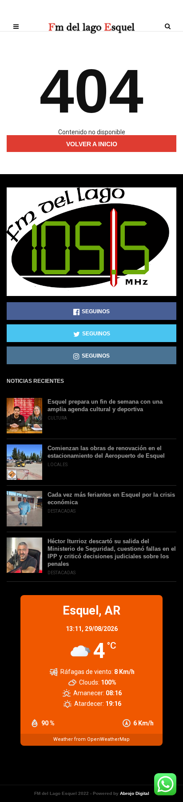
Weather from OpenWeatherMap (91, 739)
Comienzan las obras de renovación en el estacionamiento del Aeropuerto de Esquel (106, 452)
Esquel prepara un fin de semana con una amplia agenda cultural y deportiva (105, 405)
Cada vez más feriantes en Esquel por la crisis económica (111, 498)
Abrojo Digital (134, 793)
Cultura (57, 418)
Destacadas (62, 511)
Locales (58, 464)
